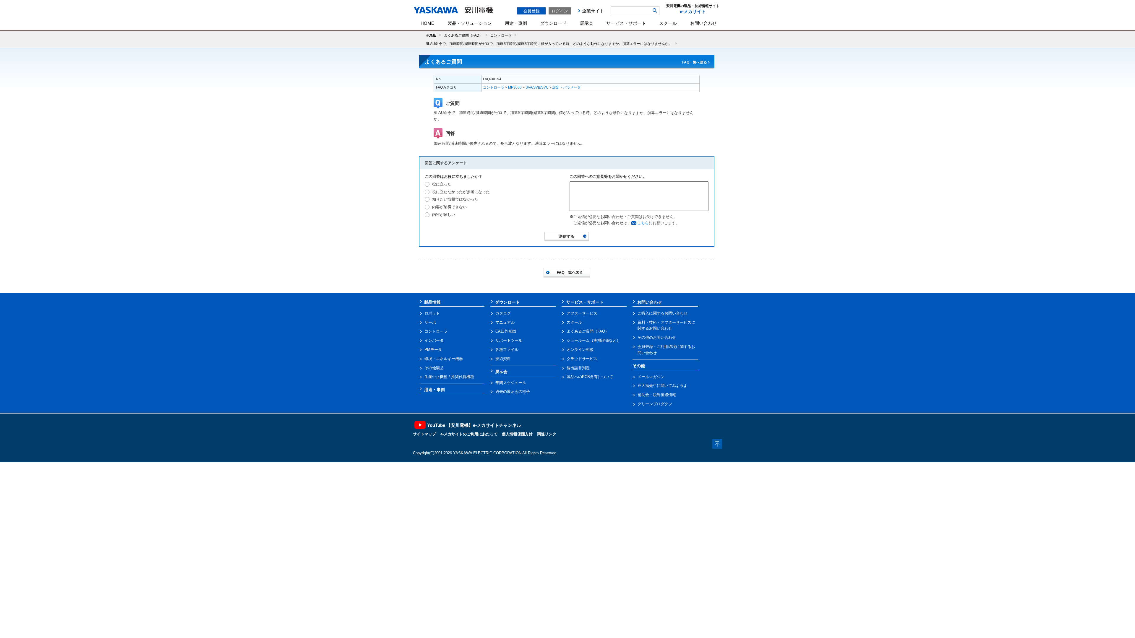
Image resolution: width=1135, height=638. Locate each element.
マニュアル (505, 322)
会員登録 (531, 11)
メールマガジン (651, 377)
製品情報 (432, 302)
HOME (427, 23)
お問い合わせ (703, 23)
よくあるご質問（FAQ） (463, 35)
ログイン (560, 11)
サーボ (430, 322)
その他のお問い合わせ (657, 337)
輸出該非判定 (578, 368)
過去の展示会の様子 (512, 391)
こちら (643, 223)
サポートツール (508, 340)
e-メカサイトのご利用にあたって (468, 434)
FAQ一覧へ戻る (694, 62)
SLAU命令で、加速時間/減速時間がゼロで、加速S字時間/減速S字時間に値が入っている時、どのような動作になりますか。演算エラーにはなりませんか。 (549, 43)
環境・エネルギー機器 (443, 359)
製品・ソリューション (469, 23)
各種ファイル (506, 349)
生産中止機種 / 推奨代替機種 (449, 377)
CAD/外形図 (505, 331)
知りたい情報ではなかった (455, 199)
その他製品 (434, 368)
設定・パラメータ (566, 87)
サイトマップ (424, 434)
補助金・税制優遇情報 (657, 395)
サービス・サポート (626, 23)
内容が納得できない (449, 207)
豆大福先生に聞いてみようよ (663, 385)
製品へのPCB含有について (590, 377)
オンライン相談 (580, 349)
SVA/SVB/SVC (537, 87)
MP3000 (515, 87)
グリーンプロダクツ (655, 404)
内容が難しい (443, 214)
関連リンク (546, 434)
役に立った (441, 184)
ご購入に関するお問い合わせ (663, 313)
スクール (668, 23)
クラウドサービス (582, 359)
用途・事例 (516, 23)
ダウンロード (553, 23)
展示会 (586, 23)
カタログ (503, 313)
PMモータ (433, 349)
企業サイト (593, 10)
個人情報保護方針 (517, 434)
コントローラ (501, 35)
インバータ (434, 340)
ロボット (432, 313)
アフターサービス (582, 313)
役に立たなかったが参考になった (461, 192)
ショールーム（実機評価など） (593, 340)
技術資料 (503, 359)
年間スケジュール (510, 382)
